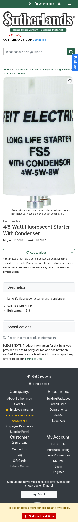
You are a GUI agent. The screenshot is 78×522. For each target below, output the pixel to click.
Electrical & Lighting (43, 69)
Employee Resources (19, 426)
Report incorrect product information (31, 337)
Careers (19, 404)
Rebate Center (19, 466)
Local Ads (58, 420)
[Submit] (71, 51)
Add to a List (37, 252)
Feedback (75, 62)
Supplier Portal (19, 431)
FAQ (19, 455)
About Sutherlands (19, 398)
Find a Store (41, 383)
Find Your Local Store (41, 516)
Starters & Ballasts (15, 73)
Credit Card (58, 404)
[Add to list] (70, 81)
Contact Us (19, 449)
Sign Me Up (39, 494)
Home (7, 69)
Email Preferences (58, 455)
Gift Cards (19, 460)
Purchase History (58, 450)
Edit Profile (58, 444)
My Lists (58, 461)
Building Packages (58, 398)
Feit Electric (12, 221)
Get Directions (41, 376)
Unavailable (46, 3)
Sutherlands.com (18, 39)
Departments (21, 69)
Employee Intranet (21, 409)
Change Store (39, 40)
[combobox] (39, 51)
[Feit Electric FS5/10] (39, 142)
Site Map (58, 415)
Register (58, 472)
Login (58, 466)
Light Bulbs (63, 69)
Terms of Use (33, 358)
